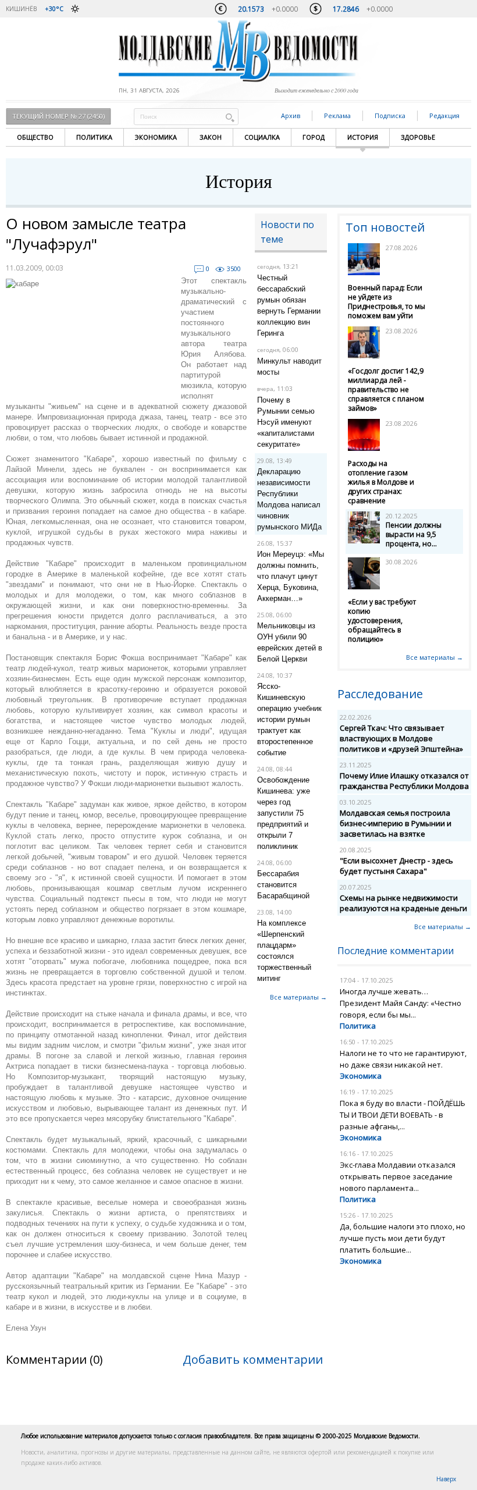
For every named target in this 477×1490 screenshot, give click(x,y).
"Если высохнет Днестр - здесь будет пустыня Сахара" (396, 865)
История (362, 137)
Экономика (156, 137)
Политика (94, 137)
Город (313, 137)
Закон (211, 137)
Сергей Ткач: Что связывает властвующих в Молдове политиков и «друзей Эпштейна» (401, 738)
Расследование (380, 694)
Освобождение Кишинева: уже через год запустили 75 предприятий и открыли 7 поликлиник (283, 813)
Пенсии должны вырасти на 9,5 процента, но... (414, 534)
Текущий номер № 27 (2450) (58, 116)
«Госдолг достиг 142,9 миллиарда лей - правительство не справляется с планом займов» (386, 389)
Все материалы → (298, 997)
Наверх (446, 1479)
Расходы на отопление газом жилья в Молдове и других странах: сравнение (381, 482)
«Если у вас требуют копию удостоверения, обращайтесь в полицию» (382, 620)
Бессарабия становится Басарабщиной (283, 884)
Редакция (444, 115)
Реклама (337, 115)
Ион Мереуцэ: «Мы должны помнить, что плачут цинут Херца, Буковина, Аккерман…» (290, 576)
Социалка (262, 137)
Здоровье (418, 137)
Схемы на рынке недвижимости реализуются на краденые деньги (403, 902)
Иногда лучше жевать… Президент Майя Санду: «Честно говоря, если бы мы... (400, 1003)
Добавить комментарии (253, 1359)
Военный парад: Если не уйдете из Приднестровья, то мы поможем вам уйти (386, 302)
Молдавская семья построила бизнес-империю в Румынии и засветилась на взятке (395, 823)
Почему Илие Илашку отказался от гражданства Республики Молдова (404, 780)
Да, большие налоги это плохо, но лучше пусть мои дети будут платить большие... (402, 1238)
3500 (234, 268)
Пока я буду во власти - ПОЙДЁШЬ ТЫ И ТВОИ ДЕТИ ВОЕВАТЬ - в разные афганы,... (402, 1115)
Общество (35, 137)
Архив (290, 115)
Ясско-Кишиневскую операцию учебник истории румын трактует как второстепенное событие (289, 719)
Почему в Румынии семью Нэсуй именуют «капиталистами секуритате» (286, 422)
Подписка (390, 115)
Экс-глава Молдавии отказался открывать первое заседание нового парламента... (397, 1176)
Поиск (230, 117)
